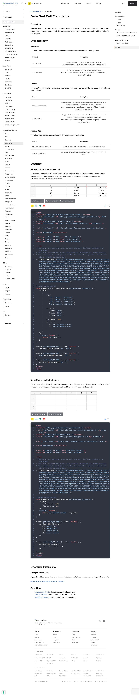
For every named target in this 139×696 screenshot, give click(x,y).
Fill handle (8, 158)
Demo (36, 635)
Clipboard (8, 137)
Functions (8, 100)
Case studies (76, 637)
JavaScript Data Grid (51, 674)
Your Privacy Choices (100, 681)
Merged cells (9, 192)
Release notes (10, 57)
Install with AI (9, 33)
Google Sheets (63, 661)
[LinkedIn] (104, 621)
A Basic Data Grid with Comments (127, 33)
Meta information (10, 199)
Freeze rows (9, 174)
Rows (7, 217)
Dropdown (8, 269)
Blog (73, 635)
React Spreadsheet (63, 674)
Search (7, 223)
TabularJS (8, 85)
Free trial (132, 3)
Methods (119, 19)
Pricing (98, 3)
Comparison (9, 45)
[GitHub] (100, 621)
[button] (34, 212)
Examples (118, 30)
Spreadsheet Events (42, 592)
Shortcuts (8, 230)
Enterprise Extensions (121, 40)
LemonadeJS (95, 640)
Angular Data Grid (38, 674)
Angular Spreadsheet (87, 674)
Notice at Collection (86, 681)
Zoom (7, 257)
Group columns (10, 177)
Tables (7, 239)
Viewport (8, 251)
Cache (7, 103)
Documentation (36, 11)
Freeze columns (10, 171)
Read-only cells (10, 220)
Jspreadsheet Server (41, 645)
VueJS (7, 79)
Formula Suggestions (12, 125)
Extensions (78, 3)
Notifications (9, 208)
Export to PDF (38, 661)
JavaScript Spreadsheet (99, 674)
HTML (7, 276)
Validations (8, 248)
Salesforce (8, 82)
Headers (7, 183)
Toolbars (8, 242)
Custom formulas (10, 109)
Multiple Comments (122, 43)
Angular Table (63, 671)
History (7, 186)
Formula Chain (9, 122)
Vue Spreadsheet (76, 674)
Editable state (9, 155)
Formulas (8, 97)
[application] (69, 190)
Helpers (7, 294)
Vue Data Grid (100, 671)
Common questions (11, 54)
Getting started (10, 29)
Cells (6, 134)
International (9, 48)
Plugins (7, 291)
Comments (8, 143)
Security (76, 681)
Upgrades (8, 39)
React (7, 72)
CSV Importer (38, 655)
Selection (8, 226)
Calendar (8, 273)
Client (73, 661)
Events (7, 288)
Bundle (7, 60)
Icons (7, 306)
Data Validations (41, 595)
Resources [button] (64, 3)
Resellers (93, 637)
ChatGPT (8, 88)
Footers (7, 168)
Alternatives (75, 642)
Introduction (9, 266)
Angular (7, 76)
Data (6, 152)
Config (7, 146)
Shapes (86, 661)
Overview (118, 12)
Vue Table (50, 671)
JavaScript (56, 642)
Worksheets (9, 254)
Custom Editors (10, 279)
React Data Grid (88, 671)
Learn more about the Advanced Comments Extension (47, 581)
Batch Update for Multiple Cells (126, 36)
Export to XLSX (100, 655)
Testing (7, 315)
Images (7, 189)
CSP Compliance (10, 51)
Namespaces (9, 119)
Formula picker (10, 115)
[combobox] (23, 3)
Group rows (9, 180)
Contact (88, 3)
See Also (117, 47)
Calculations (9, 106)
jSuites (93, 642)
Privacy (69, 681)
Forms (73, 655)
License (7, 36)
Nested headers (10, 205)
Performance (9, 42)
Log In (123, 3)
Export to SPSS (51, 661)
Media (7, 196)
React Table (38, 671)
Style (6, 236)
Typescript (8, 69)
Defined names (10, 112)
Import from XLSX (40, 658)
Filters (7, 162)
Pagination (8, 211)
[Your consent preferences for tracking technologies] (3, 692)
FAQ (73, 640)
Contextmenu (9, 149)
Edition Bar (74, 658)
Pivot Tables (50, 664)
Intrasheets (94, 645)
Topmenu (8, 245)
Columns (8, 140)
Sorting (7, 233)
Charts (61, 655)
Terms (63, 681)
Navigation (8, 202)
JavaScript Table (76, 671)
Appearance (9, 303)
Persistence (9, 214)
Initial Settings (121, 25)
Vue (54, 637)
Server (36, 664)
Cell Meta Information (43, 597)
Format (7, 165)
